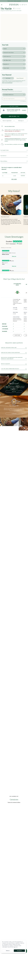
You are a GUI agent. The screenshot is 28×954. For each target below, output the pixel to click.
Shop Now (17, 335)
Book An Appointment (7, 120)
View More (14, 179)
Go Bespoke (14, 413)
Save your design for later (10, 126)
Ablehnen (8, 950)
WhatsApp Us (21, 120)
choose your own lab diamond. (7, 82)
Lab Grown (8, 78)
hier (14, 947)
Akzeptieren (19, 950)
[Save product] (2, 126)
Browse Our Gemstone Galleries (14, 802)
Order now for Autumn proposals (14, 1)
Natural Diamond (20, 78)
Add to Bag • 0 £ (14, 116)
